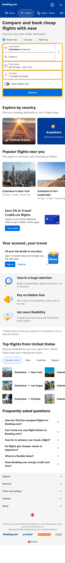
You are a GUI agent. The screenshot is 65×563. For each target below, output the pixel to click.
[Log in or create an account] (52, 4)
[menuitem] (9, 13)
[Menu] (60, 4)
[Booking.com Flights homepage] (9, 4)
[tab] (12, 360)
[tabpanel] (32, 384)
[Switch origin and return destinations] (58, 52)
